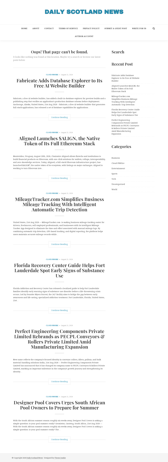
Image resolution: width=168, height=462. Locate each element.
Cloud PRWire (52, 75)
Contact (49, 28)
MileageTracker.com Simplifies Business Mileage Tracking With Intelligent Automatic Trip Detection (59, 204)
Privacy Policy (91, 28)
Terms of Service (68, 28)
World (114, 189)
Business (116, 158)
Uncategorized (118, 184)
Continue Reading (59, 117)
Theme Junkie (60, 458)
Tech (114, 179)
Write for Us (139, 28)
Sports (114, 174)
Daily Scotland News (35, 458)
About (35, 28)
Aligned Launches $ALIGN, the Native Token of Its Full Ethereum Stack (59, 141)
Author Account (84, 36)
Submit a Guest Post (115, 28)
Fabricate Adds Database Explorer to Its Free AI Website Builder (59, 83)
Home (24, 28)
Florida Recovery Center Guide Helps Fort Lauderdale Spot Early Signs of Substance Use (59, 270)
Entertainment (118, 168)
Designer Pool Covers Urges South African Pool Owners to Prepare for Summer (59, 405)
